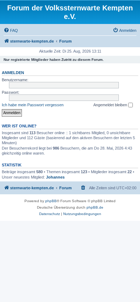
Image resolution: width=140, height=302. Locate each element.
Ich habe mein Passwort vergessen (33, 105)
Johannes (55, 177)
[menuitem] (11, 30)
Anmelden (13, 72)
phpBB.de (95, 207)
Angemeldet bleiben (110, 105)
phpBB (51, 201)
